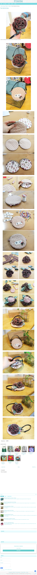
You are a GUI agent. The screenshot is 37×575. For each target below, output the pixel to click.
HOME (1, 3)
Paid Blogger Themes (28, 573)
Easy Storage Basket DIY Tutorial (8, 514)
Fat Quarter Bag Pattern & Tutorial (8, 506)
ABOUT (12, 3)
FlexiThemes (10, 573)
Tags (5, 496)
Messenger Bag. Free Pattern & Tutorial (9, 518)
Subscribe (18, 550)
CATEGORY (9, 3)
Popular (2, 496)
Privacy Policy (23, 572)
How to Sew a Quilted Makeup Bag (9, 522)
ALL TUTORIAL (4, 3)
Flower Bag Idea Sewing (4, 8)
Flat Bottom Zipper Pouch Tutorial (8, 510)
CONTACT (15, 3)
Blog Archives (9, 496)
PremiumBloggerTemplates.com (22, 573)
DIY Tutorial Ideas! (18, 1)
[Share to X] (6, 440)
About (27, 572)
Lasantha (17, 573)
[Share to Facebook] (7, 440)
